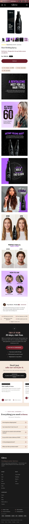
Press (2, 499)
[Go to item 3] (12, 40)
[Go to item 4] (17, 40)
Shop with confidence (14, 347)
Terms (6, 522)
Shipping (17, 476)
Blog (2, 497)
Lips (2, 479)
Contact (17, 483)
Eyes (2, 476)
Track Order (17, 474)
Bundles (3, 488)
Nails (2, 485)
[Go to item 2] (8, 40)
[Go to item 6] (26, 40)
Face (2, 481)
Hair (2, 474)
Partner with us (4, 501)
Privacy (2, 522)
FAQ (16, 481)
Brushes (3, 483)
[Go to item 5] (21, 40)
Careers (3, 504)
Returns (16, 479)
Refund (9, 522)
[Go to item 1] (3, 40)
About (2, 495)
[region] (14, 392)
